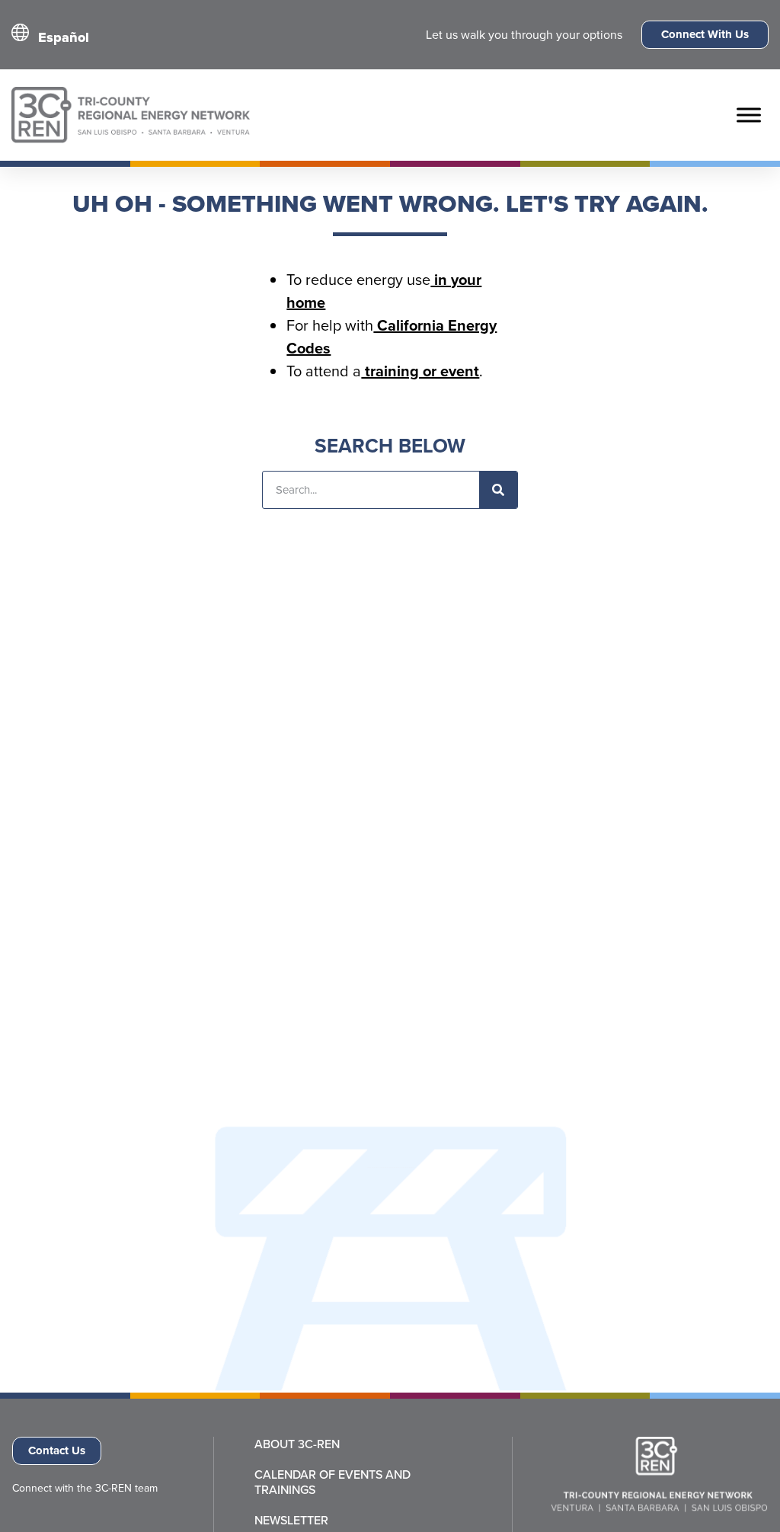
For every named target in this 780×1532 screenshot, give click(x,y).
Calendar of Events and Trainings (332, 1482)
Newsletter (291, 1520)
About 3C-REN (297, 1444)
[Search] (498, 490)
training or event (420, 371)
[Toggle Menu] (749, 115)
